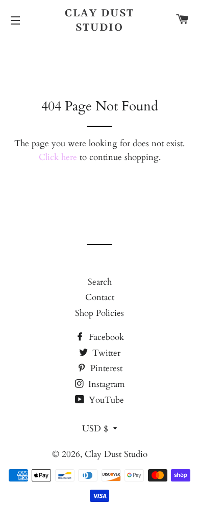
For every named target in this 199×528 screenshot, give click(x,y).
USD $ (95, 428)
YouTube (105, 400)
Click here (58, 157)
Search (100, 282)
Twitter (105, 353)
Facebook (105, 337)
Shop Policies (99, 313)
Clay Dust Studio (99, 20)
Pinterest (105, 368)
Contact (99, 297)
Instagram (105, 384)
